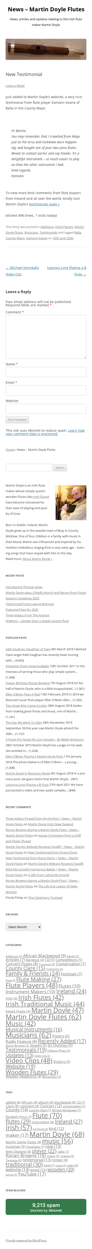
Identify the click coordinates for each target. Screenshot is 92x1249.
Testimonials (48, 232)
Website (12, 401)
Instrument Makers (30, 991)
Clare (12, 1106)
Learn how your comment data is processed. (45, 432)
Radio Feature (21, 1041)
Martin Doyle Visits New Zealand (50, 824)
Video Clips (29, 1060)
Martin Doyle (57, 1010)
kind (56, 1128)
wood (38, 1169)
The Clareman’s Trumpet (45, 897)
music (57, 1140)
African (29, 1102)
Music (21, 1023)
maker (17, 1135)
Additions (47, 227)
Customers (54, 969)
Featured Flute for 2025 (22, 609)
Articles (15, 959)
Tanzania (14, 1160)
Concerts (47, 964)
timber (60, 1160)
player (44, 1151)
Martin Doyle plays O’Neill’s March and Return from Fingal (46, 593)
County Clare (25, 968)
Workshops (51, 1077)
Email (11, 382)
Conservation (71, 963)
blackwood (65, 1102)
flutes (18, 1121)
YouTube (32, 1174)
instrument (43, 1122)
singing (67, 1156)
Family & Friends (33, 973)
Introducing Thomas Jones (24, 587)
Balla (78, 232)
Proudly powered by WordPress (26, 1240)
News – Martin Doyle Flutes (46, 9)
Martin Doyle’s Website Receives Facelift (56, 864)
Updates (19, 1055)
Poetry (61, 1036)
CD (50, 959)
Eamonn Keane (36, 238)
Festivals (71, 974)
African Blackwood (44, 955)
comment (29, 1106)
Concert (51, 1106)
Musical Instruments (34, 1029)
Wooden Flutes (32, 1072)
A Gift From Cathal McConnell (48, 875)
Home (10, 449)
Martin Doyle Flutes (43, 1017)
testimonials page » (44, 204)
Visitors (61, 1061)
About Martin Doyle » (37, 559)
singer (53, 1156)
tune (49, 1165)
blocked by (51, 1208)
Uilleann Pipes (58, 1051)
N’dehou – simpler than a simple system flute (37, 621)
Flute (10, 980)
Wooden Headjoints (23, 1076)
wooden (60, 1169)
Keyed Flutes (18, 1011)
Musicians (31, 232)
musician (15, 1146)
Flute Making (38, 979)
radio (63, 1151)
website (17, 1169)
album (45, 1102)
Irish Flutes (41, 997)
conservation (74, 1106)
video (72, 1165)
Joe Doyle (40, 1129)
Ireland (71, 991)
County (17, 1110)
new (53, 1146)
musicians (35, 1147)
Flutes (69, 986)
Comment (15, 312)
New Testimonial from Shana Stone (52, 852)
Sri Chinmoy (60, 1045)
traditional (24, 1164)
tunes (60, 1165)
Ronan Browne (17, 1046)
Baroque (35, 960)
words (11, 1174)
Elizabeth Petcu (18, 1117)
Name (12, 364)
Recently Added (62, 1041)
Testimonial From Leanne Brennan (30, 604)
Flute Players (64, 227)
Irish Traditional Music (45, 1003)
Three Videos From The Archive (27, 615)
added (13, 1102)
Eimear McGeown (66, 1110)
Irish (11, 998)
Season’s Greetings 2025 (22, 598)
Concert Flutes (22, 963)
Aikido (73, 956)
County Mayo (15, 238)
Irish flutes (40, 497)
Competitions (69, 959)
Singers (38, 1045)
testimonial (37, 1159)
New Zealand (18, 1151)
